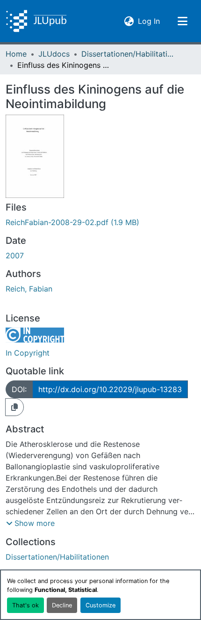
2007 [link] (15, 255)
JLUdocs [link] (54, 53)
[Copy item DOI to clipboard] (14, 407)
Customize (100, 605)
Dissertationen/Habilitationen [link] (128, 53)
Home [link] (16, 53)
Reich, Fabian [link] (29, 288)
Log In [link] (149, 21)
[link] (100, 222)
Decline (62, 605)
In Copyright (28, 352)
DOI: (19, 389)
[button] (36, 21)
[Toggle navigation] (182, 21)
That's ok (25, 605)
